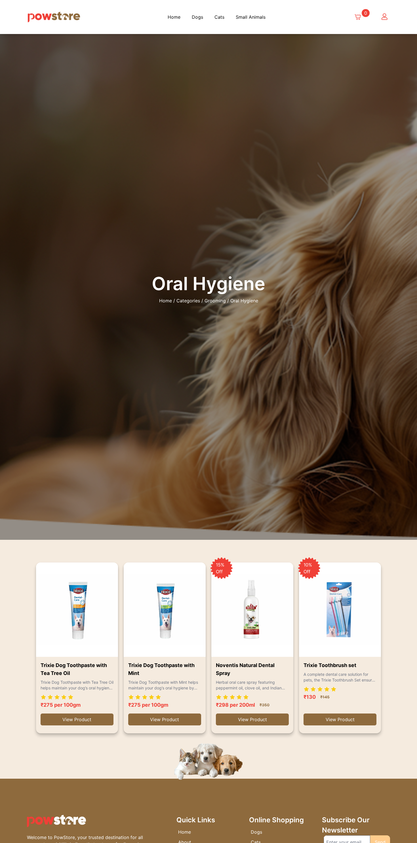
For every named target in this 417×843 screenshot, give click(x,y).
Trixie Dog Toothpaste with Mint (161, 669)
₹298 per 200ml (235, 705)
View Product (76, 719)
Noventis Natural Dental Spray (245, 669)
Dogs (197, 17)
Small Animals (251, 17)
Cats (219, 17)
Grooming (215, 300)
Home (174, 17)
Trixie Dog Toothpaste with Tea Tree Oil (74, 669)
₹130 (310, 697)
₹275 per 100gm (61, 705)
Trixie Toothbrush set (330, 665)
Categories (188, 300)
